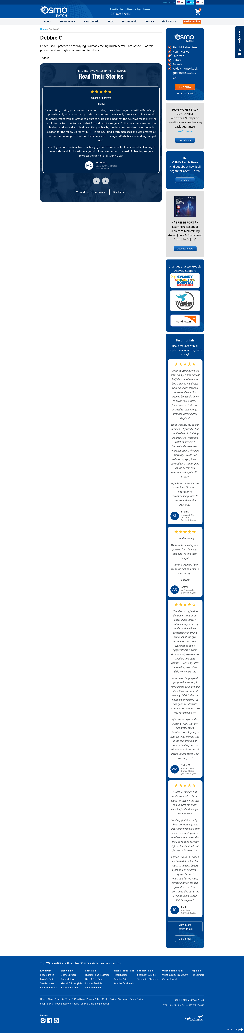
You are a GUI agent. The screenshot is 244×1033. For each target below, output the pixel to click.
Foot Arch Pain (93, 987)
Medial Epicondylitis (71, 983)
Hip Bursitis (198, 974)
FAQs (111, 21)
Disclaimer (119, 192)
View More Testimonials (90, 192)
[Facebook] (50, 1022)
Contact (149, 21)
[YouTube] (56, 1022)
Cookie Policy (109, 999)
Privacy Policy (93, 999)
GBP (201, 2)
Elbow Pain (67, 970)
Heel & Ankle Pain (124, 970)
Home (43, 29)
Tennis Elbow (68, 979)
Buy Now (185, 87)
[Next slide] (105, 181)
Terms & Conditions (75, 999)
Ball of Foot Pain (94, 979)
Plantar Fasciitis (93, 983)
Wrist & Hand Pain (172, 970)
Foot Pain (90, 970)
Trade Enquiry (62, 1004)
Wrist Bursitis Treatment (175, 974)
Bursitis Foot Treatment (97, 974)
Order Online (192, 21)
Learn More (185, 140)
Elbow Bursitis (68, 974)
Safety (50, 1004)
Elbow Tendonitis (70, 987)
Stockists (59, 999)
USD (182, 2)
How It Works (92, 21)
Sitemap (105, 1004)
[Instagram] (43, 1022)
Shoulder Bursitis (146, 974)
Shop (42, 1004)
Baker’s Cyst (46, 979)
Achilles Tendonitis (124, 983)
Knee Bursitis (47, 974)
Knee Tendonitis (48, 987)
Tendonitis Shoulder (148, 979)
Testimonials (129, 21)
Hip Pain (196, 970)
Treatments (66, 21)
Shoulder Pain (145, 970)
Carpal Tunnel (169, 979)
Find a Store (169, 21)
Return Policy (136, 999)
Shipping (74, 1004)
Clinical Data (87, 1004)
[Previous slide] (96, 181)
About (47, 21)
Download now (185, 248)
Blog (97, 1004)
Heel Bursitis (120, 974)
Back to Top (233, 1029)
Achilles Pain (120, 979)
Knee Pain (45, 970)
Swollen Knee (47, 983)
